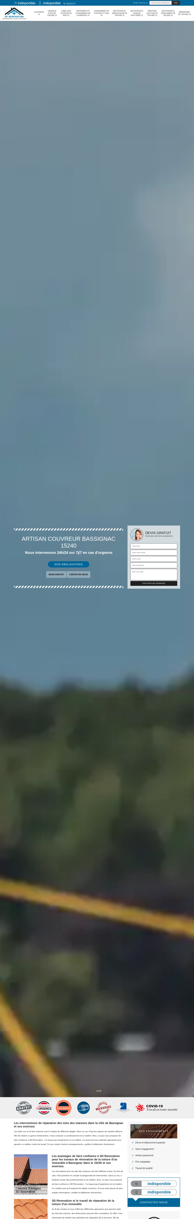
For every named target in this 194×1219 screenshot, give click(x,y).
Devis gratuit (56, 574)
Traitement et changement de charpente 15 (82, 13)
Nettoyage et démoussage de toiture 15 (119, 13)
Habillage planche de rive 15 (66, 13)
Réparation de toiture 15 (184, 13)
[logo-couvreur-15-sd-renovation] (14, 13)
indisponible (26, 3)
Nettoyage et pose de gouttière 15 (137, 13)
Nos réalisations (69, 564)
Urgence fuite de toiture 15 (52, 13)
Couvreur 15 (39, 13)
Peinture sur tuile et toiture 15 (152, 13)
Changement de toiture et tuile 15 (101, 13)
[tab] (97, 609)
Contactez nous (78, 574)
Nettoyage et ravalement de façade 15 (168, 13)
